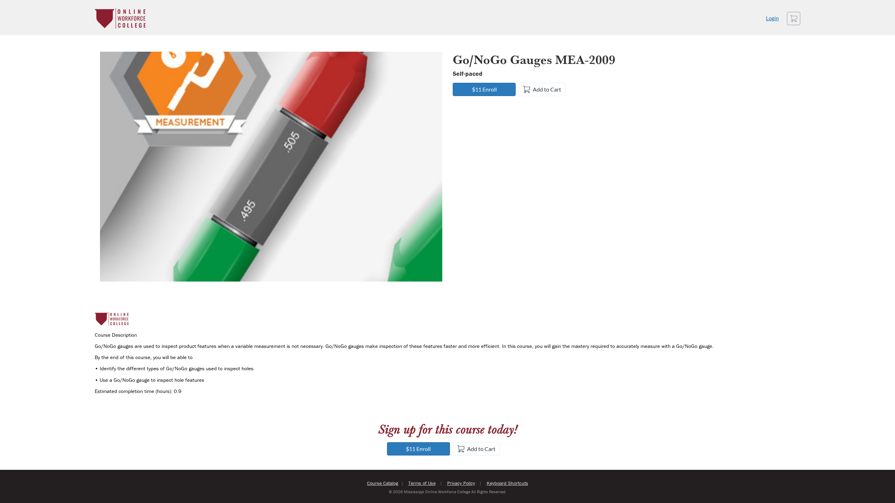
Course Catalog (382, 483)
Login (772, 18)
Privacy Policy (461, 483)
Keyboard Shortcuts (507, 483)
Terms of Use (422, 483)
